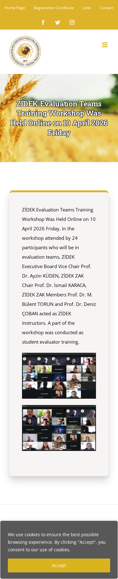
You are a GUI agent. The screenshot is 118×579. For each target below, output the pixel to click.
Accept (59, 565)
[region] (59, 549)
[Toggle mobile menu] (105, 45)
